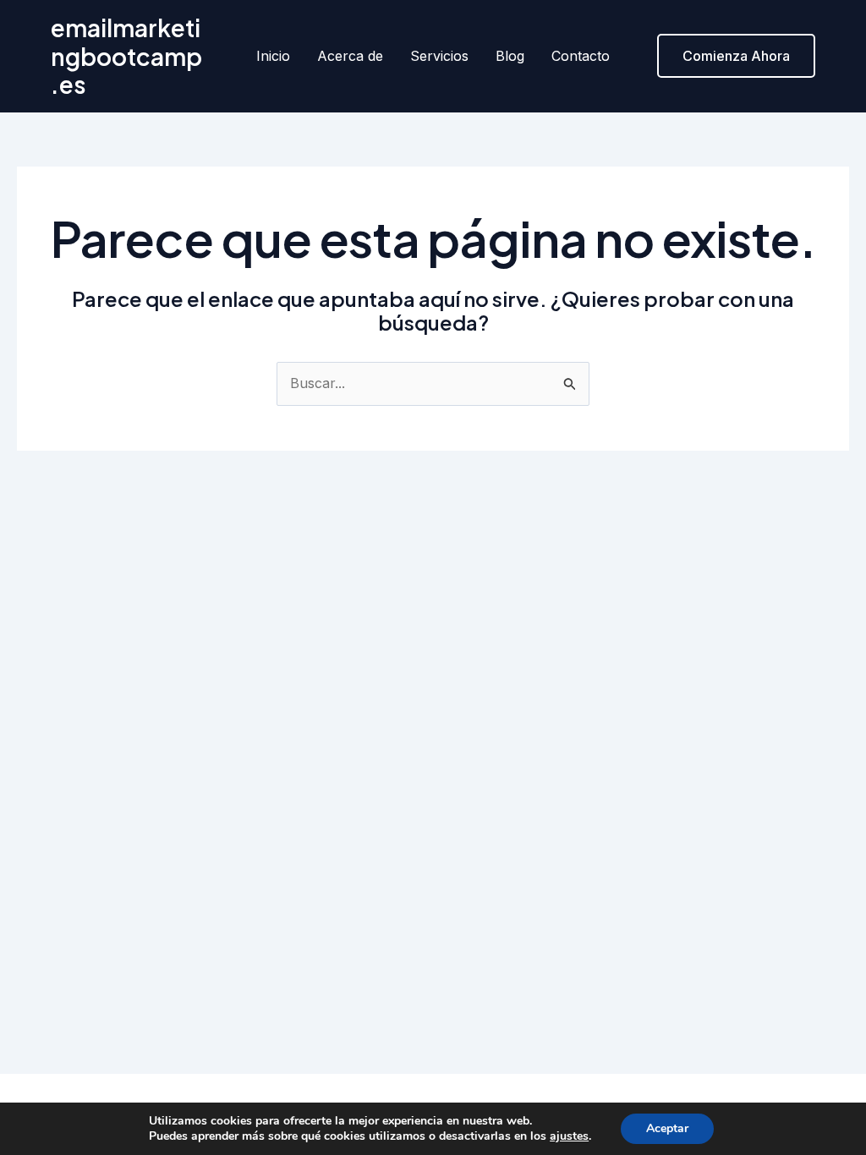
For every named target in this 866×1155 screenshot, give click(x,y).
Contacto (580, 55)
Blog (510, 55)
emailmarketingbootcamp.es (126, 56)
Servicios (439, 55)
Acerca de (350, 55)
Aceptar (667, 1128)
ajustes (569, 1136)
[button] (736, 56)
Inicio (273, 55)
